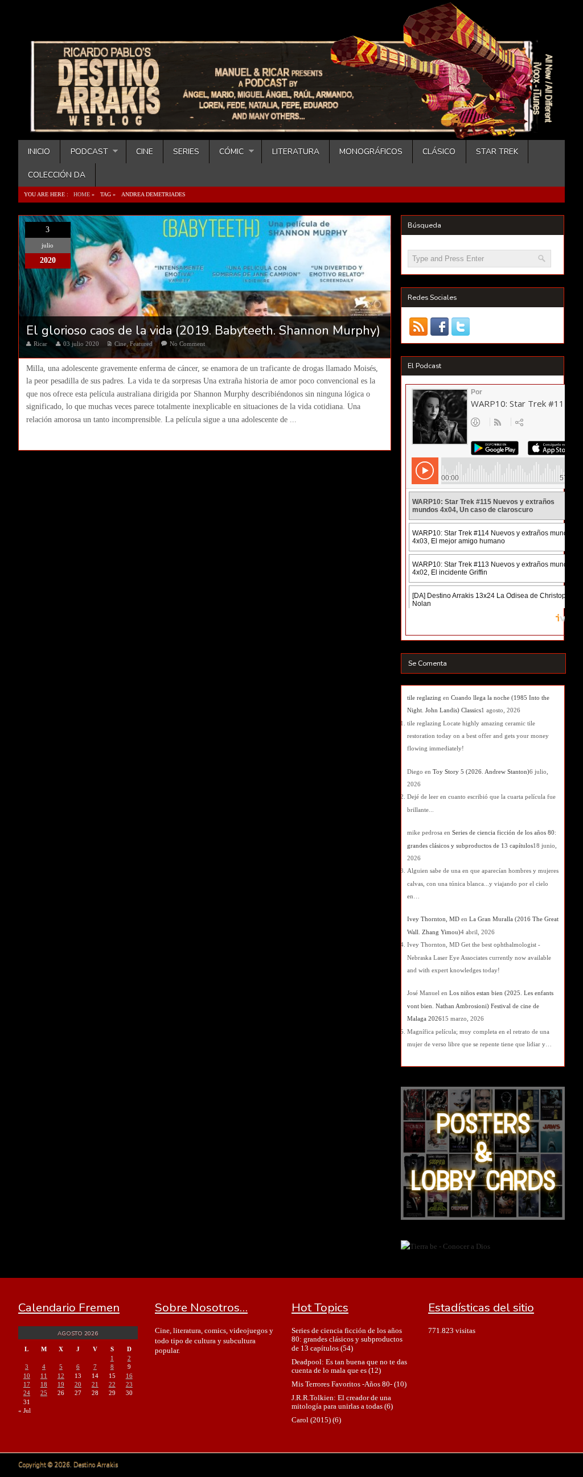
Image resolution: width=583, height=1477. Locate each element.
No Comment (187, 343)
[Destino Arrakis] (292, 128)
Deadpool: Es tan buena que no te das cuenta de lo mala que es (349, 1366)
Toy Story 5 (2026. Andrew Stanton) (481, 771)
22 (112, 1384)
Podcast (84, 151)
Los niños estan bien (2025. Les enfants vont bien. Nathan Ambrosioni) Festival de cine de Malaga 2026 (480, 1005)
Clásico (438, 151)
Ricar (40, 343)
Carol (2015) (311, 1420)
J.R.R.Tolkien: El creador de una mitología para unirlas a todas (341, 1401)
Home (81, 194)
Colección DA (56, 175)
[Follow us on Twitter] (460, 326)
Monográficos (371, 151)
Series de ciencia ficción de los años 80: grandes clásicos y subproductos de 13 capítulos (347, 1339)
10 (26, 1375)
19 (61, 1384)
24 (26, 1392)
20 (78, 1384)
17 (26, 1384)
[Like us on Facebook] (439, 326)
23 (129, 1384)
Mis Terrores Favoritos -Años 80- (342, 1384)
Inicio (39, 151)
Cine (144, 151)
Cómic (227, 151)
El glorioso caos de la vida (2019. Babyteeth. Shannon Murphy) (203, 330)
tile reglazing (424, 697)
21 (95, 1384)
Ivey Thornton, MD (433, 918)
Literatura (295, 151)
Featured (141, 343)
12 (61, 1375)
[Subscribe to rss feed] (418, 326)
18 (43, 1384)
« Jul (24, 1410)
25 (43, 1392)
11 (43, 1375)
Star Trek (497, 151)
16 (129, 1375)
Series (186, 151)
